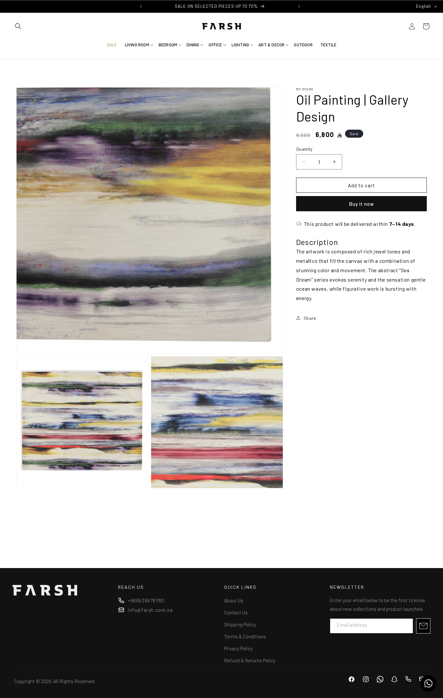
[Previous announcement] (141, 6)
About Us (233, 600)
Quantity (304, 148)
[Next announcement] (299, 6)
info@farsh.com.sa (150, 610)
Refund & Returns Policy (249, 660)
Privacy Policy (238, 648)
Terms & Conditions (245, 636)
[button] (18, 26)
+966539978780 (146, 600)
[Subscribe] (423, 626)
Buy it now (361, 204)
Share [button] (310, 318)
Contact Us (236, 612)
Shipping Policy (240, 624)
